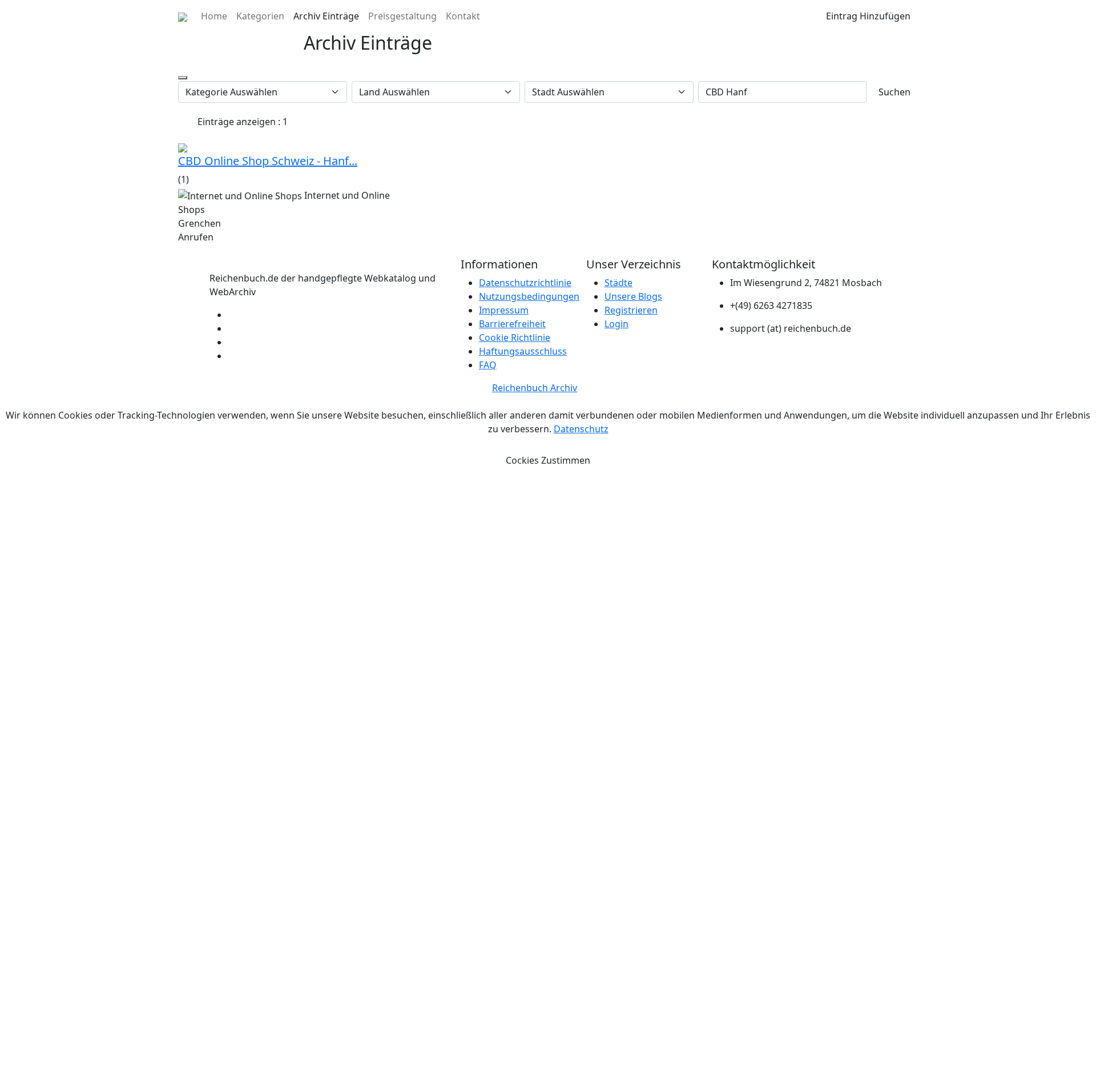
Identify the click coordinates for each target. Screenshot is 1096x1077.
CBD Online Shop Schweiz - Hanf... (267, 160)
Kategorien (260, 16)
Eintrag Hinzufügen (868, 16)
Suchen (894, 92)
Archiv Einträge (326, 16)
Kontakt (463, 16)
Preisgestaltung (402, 16)
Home (214, 16)
